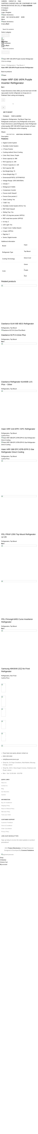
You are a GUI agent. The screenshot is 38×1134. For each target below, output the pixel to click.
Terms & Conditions (6, 825)
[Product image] (19, 443)
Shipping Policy (5, 805)
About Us (3, 782)
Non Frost (13, 675)
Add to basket (7, 112)
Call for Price (5, 435)
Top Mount (13, 328)
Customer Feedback (7, 822)
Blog (2, 788)
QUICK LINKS (5, 779)
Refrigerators (5, 328)
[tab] (10, 134)
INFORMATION (5, 799)
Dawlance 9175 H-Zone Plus (13, 335)
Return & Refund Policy (7, 808)
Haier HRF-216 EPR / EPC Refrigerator (18, 429)
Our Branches (5, 791)
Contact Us (4, 785)
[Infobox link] (19, 713)
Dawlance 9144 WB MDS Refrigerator (17, 324)
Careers (3, 794)
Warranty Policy (5, 811)
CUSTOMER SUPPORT (8, 819)
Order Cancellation (6, 828)
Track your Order (6, 814)
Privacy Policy (5, 831)
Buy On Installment (6, 802)
